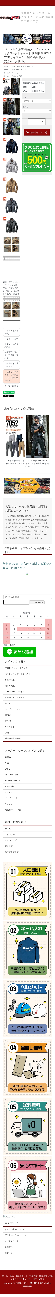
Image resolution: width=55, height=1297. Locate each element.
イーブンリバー (12, 798)
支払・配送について (19, 1276)
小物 (7, 732)
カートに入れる (38, 132)
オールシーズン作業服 (15, 691)
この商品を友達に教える (11, 364)
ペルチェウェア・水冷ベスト (17, 674)
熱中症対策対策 (12, 852)
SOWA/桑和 (10, 786)
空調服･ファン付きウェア (16, 668)
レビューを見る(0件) (11, 332)
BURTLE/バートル (19, 70)
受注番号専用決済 (13, 738)
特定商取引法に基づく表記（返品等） (11, 355)
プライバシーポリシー (20, 1279)
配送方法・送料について (16, 1235)
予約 (7, 763)
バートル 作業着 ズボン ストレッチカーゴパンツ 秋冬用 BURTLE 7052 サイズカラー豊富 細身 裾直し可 (27, 463)
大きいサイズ (17, 76)
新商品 (8, 757)
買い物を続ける (11, 386)
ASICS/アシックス (13, 810)
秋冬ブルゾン (28, 66)
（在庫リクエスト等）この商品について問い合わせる (11, 376)
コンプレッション (13, 709)
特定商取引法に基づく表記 (41, 1276)
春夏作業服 (10, 680)
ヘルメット (10, 727)
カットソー (10, 703)
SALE (7, 769)
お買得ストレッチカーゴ (16, 697)
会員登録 (9, 1247)
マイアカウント (12, 1241)
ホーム (6, 66)
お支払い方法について (15, 1229)
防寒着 (8, 715)
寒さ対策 (9, 846)
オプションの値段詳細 (11, 345)
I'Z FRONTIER (11, 775)
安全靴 (8, 721)
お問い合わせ (38, 1279)
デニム (8, 828)
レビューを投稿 (11, 339)
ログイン (9, 1253)
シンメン (9, 804)
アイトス (9, 792)
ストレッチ (16, 73)
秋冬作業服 (16, 66)
